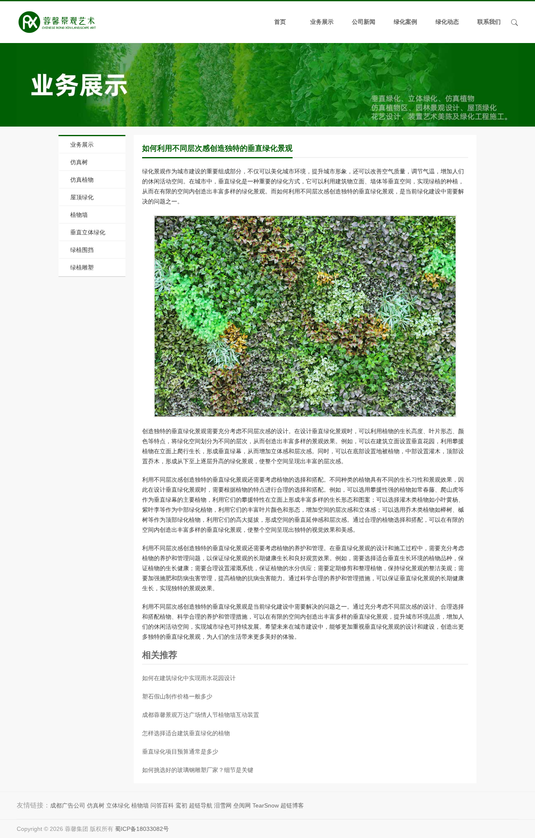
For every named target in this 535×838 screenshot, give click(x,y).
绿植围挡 (82, 249)
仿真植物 (82, 179)
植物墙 (79, 214)
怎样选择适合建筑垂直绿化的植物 (186, 733)
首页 (280, 22)
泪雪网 (223, 805)
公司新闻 (363, 22)
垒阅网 (242, 805)
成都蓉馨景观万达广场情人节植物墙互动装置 (200, 714)
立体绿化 (118, 805)
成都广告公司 (67, 805)
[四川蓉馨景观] (57, 22)
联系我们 (489, 22)
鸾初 (181, 805)
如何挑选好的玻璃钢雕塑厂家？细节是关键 (197, 770)
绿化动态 (447, 22)
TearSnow (265, 805)
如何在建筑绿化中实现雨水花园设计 (189, 678)
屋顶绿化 (82, 197)
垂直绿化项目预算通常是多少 (180, 751)
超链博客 (292, 805)
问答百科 (162, 805)
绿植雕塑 (82, 267)
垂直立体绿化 (87, 232)
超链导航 (200, 805)
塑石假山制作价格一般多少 (177, 696)
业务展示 (322, 22)
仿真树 (79, 162)
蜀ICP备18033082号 (142, 828)
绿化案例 (405, 22)
